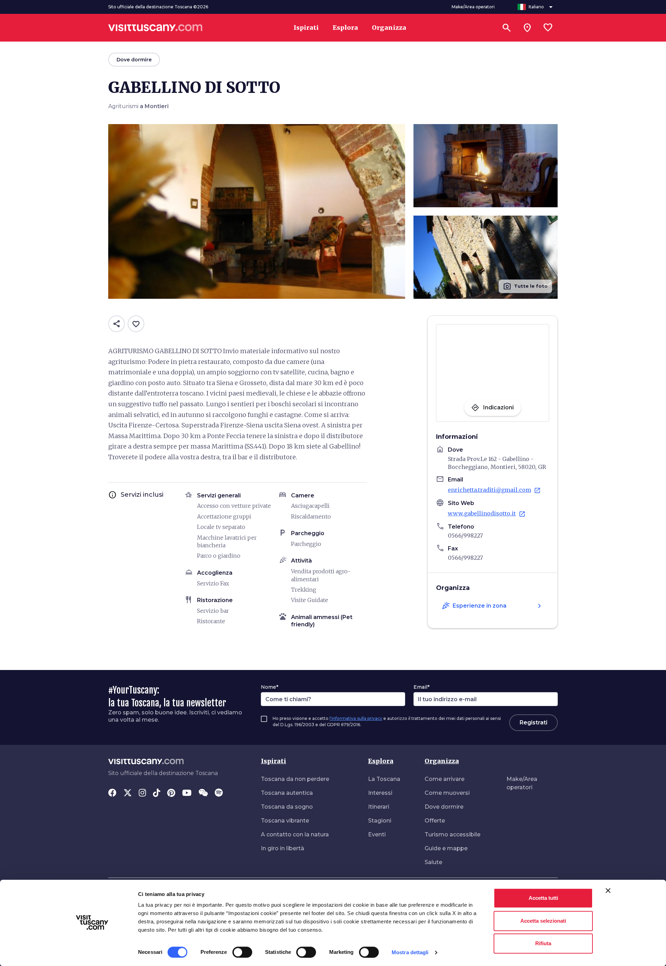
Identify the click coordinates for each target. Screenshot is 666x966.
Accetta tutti (543, 898)
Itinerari (378, 806)
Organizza (442, 761)
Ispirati (273, 761)
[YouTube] (186, 793)
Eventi (377, 834)
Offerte (435, 820)
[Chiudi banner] (608, 890)
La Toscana (384, 779)
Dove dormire (444, 806)
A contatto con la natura (295, 834)
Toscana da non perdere (295, 779)
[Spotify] (219, 793)
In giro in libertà (282, 848)
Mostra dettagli (410, 952)
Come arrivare (444, 779)
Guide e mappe (446, 848)
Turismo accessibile (452, 834)
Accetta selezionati (543, 921)
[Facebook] (112, 793)
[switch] (242, 952)
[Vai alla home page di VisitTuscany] (155, 28)
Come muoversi (447, 793)
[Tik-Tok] (156, 793)
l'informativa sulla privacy (356, 718)
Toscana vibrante (285, 820)
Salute (433, 862)
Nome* (269, 687)
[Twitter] (127, 793)
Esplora (380, 761)
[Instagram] (142, 793)
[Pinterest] (171, 793)
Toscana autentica (287, 793)
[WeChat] (203, 793)
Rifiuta (543, 943)
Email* (421, 687)
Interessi (380, 793)
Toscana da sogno (287, 806)
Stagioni (379, 820)
